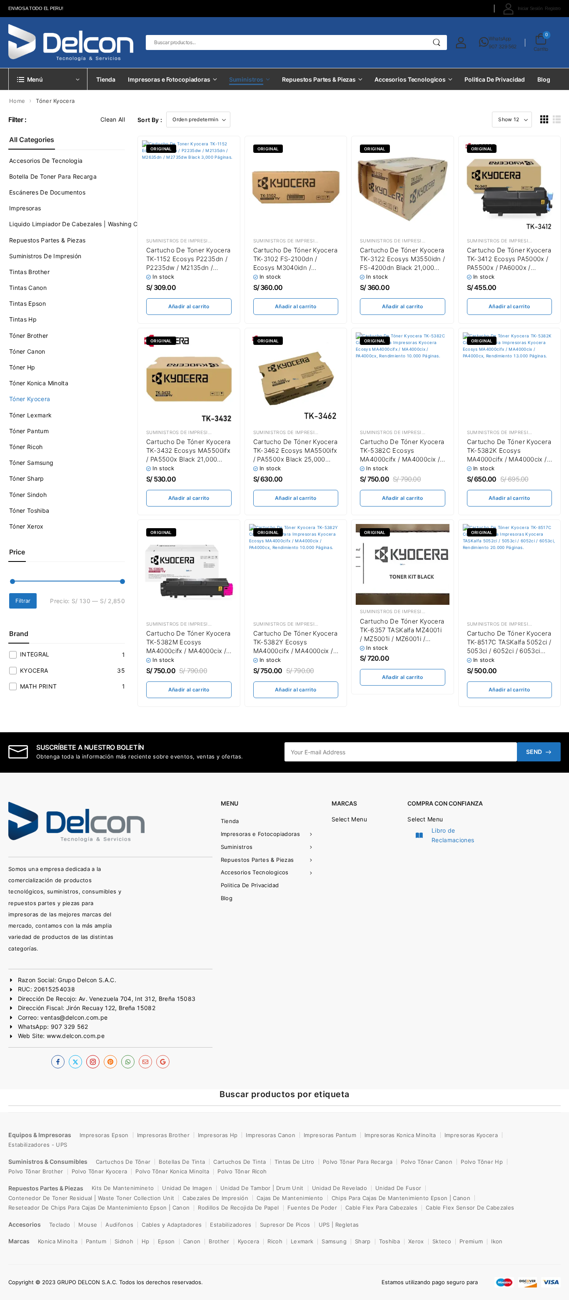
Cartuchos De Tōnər (123, 1161)
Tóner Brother (28, 335)
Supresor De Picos (285, 1224)
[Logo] (70, 42)
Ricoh (274, 1241)
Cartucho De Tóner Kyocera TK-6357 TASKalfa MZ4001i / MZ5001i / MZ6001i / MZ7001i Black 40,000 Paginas (402, 638)
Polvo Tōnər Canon (426, 1161)
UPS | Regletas (339, 1224)
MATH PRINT (38, 686)
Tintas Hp (23, 319)
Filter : (17, 119)
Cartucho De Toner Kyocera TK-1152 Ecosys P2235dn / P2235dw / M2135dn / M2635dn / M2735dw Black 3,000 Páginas (188, 267)
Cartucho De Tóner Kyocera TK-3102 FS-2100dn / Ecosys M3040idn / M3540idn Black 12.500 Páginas (295, 267)
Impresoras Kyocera (471, 1135)
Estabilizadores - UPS (37, 1144)
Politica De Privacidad (494, 79)
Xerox (416, 1241)
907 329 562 (503, 46)
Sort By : (149, 119)
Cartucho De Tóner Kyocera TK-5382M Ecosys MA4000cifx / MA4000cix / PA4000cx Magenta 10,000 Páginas (188, 650)
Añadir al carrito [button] (189, 306)
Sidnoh (124, 1241)
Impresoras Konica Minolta (400, 1135)
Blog (543, 79)
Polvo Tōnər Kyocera (99, 1171)
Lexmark (302, 1241)
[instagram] (93, 1061)
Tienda (105, 79)
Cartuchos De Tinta (239, 1161)
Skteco (441, 1241)
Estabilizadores (230, 1224)
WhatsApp (500, 38)
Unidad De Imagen (187, 1188)
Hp (146, 1241)
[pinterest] (110, 1061)
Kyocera (248, 1241)
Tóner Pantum (29, 430)
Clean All (112, 119)
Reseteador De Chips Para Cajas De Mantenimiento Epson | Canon (99, 1207)
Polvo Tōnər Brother (35, 1171)
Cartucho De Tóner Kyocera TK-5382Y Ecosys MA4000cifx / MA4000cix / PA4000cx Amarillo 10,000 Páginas (295, 650)
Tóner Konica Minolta (38, 383)
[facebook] (58, 1061)
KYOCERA (34, 670)
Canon (192, 1241)
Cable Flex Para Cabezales (381, 1207)
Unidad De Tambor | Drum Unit (262, 1188)
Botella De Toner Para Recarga (53, 176)
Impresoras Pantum (330, 1135)
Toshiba (389, 1241)
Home (17, 100)
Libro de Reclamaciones (453, 835)
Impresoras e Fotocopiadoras (169, 79)
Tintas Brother (29, 271)
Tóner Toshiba (29, 510)
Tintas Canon (28, 287)
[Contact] (484, 42)
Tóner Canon (27, 351)
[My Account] (461, 42)
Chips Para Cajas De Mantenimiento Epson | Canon (401, 1198)
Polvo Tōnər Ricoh (242, 1171)
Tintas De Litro (294, 1161)
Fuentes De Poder (312, 1207)
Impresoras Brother (163, 1135)
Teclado (59, 1224)
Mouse (87, 1224)
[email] (145, 1061)
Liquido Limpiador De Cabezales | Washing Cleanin (82, 223)
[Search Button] (437, 42)
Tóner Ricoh (26, 446)
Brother (219, 1241)
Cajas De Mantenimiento (290, 1198)
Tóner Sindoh (28, 494)
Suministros (246, 79)
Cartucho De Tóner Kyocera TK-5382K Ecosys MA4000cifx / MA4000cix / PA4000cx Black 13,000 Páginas (509, 459)
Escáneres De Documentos (47, 192)
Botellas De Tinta (182, 1161)
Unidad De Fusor (398, 1188)
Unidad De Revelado (339, 1188)
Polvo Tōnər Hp (482, 1161)
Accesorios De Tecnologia (45, 160)
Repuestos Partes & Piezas (319, 79)
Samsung (334, 1241)
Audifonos (119, 1224)
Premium (471, 1241)
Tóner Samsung (31, 462)
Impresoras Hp (218, 1135)
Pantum (96, 1241)
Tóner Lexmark (30, 415)
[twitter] (75, 1061)
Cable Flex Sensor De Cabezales (470, 1207)
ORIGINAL (161, 148)
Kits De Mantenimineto (123, 1188)
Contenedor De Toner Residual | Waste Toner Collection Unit (91, 1198)
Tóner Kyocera (29, 398)
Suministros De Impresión (45, 256)
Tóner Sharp (26, 478)
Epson (166, 1241)
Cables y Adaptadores (172, 1224)
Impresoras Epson (104, 1135)
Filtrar (22, 600)
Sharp (363, 1241)
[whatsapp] (128, 1061)
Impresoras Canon (270, 1135)
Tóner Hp (22, 367)
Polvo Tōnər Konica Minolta (172, 1171)
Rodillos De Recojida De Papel (238, 1207)
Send (534, 751)
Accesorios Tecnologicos (410, 79)
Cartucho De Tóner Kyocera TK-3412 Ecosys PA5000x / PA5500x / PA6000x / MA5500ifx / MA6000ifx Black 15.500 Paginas (509, 267)
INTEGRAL (35, 654)
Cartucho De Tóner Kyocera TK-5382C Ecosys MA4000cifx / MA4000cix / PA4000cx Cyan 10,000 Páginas (402, 459)
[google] (163, 1061)
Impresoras (25, 208)
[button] (544, 119)
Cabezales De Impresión (215, 1198)
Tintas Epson (27, 303)
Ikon (496, 1241)
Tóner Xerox (26, 526)
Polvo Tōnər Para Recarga (357, 1161)
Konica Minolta (57, 1241)
